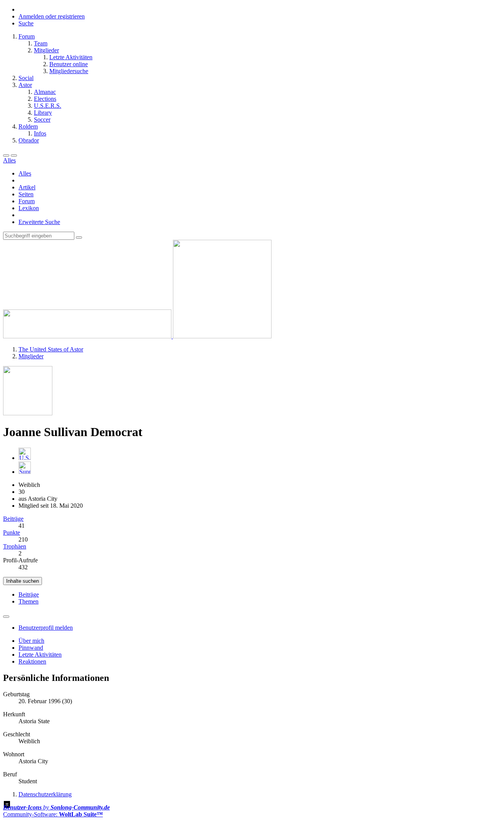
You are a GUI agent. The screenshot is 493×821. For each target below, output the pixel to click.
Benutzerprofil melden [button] (45, 627)
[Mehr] (6, 616)
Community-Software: (53, 814)
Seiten (26, 194)
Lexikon (28, 208)
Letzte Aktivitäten (40, 654)
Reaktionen (32, 661)
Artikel (26, 187)
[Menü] (6, 155)
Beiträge (13, 518)
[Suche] (14, 155)
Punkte (11, 532)
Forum (26, 201)
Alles (24, 173)
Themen (28, 601)
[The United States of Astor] (137, 336)
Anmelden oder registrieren (51, 16)
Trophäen (14, 546)
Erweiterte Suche (39, 222)
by (56, 807)
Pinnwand (30, 647)
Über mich (31, 640)
